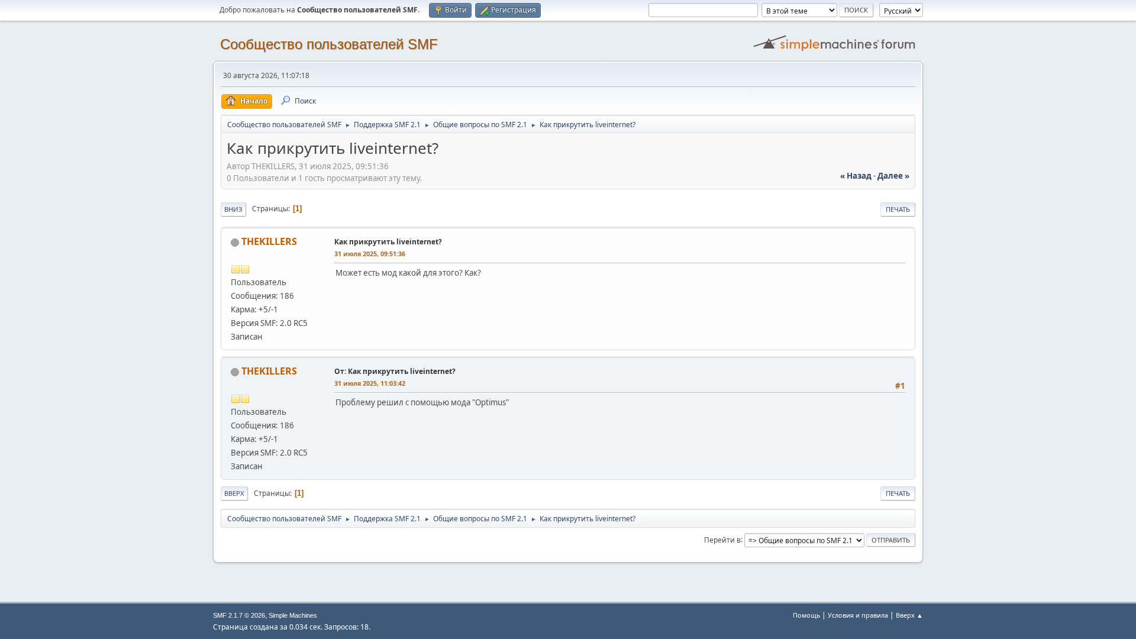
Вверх (234, 493)
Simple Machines (293, 615)
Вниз (233, 209)
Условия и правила (858, 615)
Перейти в (722, 539)
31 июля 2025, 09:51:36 (369, 253)
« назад (856, 175)
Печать (898, 209)
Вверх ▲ (909, 615)
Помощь (806, 615)
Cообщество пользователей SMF (329, 44)
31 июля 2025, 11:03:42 (369, 383)
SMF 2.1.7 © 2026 (239, 615)
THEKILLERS (269, 241)
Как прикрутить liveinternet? (388, 242)
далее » (893, 175)
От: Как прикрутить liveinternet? (395, 371)
